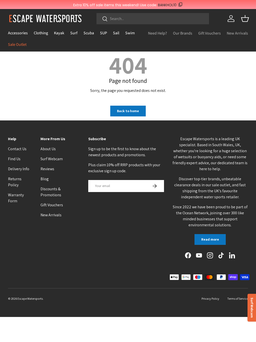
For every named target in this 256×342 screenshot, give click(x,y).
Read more (210, 239)
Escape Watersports (30, 298)
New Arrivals (237, 33)
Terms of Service (237, 298)
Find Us (14, 158)
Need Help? (157, 33)
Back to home (128, 111)
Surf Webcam (51, 158)
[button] (245, 18)
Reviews (47, 169)
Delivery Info (18, 169)
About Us (48, 148)
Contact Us (17, 148)
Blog (44, 179)
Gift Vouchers (209, 33)
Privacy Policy (210, 298)
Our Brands (182, 33)
